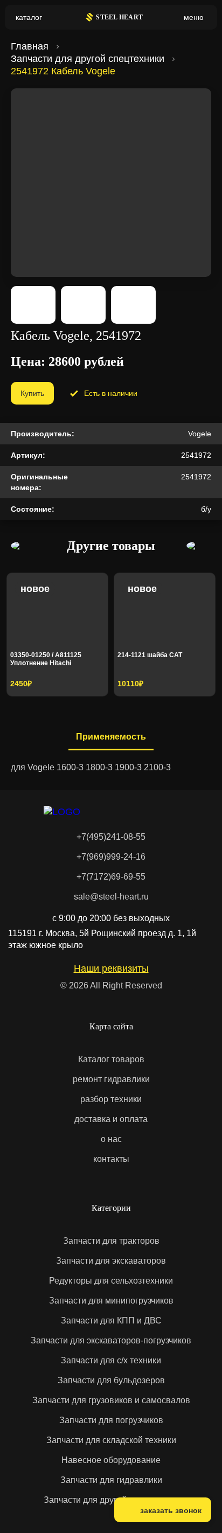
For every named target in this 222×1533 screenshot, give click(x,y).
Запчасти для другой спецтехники (87, 58)
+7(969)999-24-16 (111, 856)
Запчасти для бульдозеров (111, 1380)
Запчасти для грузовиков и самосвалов (111, 1400)
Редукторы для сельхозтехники (111, 1280)
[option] (57, 634)
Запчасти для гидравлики (111, 1480)
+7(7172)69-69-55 (111, 876)
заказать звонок (171, 1510)
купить (80, 680)
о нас (111, 1139)
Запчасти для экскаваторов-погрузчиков (111, 1340)
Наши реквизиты (111, 968)
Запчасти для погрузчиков (111, 1420)
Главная (29, 46)
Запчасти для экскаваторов (111, 1260)
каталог (29, 17)
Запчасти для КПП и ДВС (111, 1320)
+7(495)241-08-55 (111, 836)
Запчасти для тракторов (111, 1240)
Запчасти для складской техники (111, 1440)
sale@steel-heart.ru (111, 896)
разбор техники (111, 1099)
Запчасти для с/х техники (111, 1360)
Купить (32, 393)
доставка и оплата (111, 1119)
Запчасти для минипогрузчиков (111, 1300)
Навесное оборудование (111, 1460)
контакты (111, 1158)
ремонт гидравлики (111, 1079)
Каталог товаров (111, 1059)
